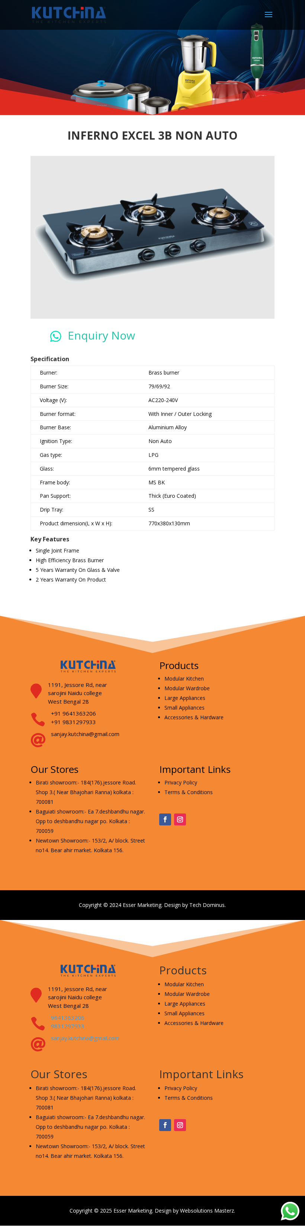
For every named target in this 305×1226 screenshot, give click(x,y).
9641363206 (67, 1017)
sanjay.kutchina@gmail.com (85, 1038)
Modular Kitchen (184, 678)
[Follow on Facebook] (165, 819)
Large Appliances (184, 697)
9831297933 (67, 1026)
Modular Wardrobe (187, 688)
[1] (152, 316)
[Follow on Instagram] (180, 819)
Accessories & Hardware (194, 717)
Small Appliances (184, 707)
